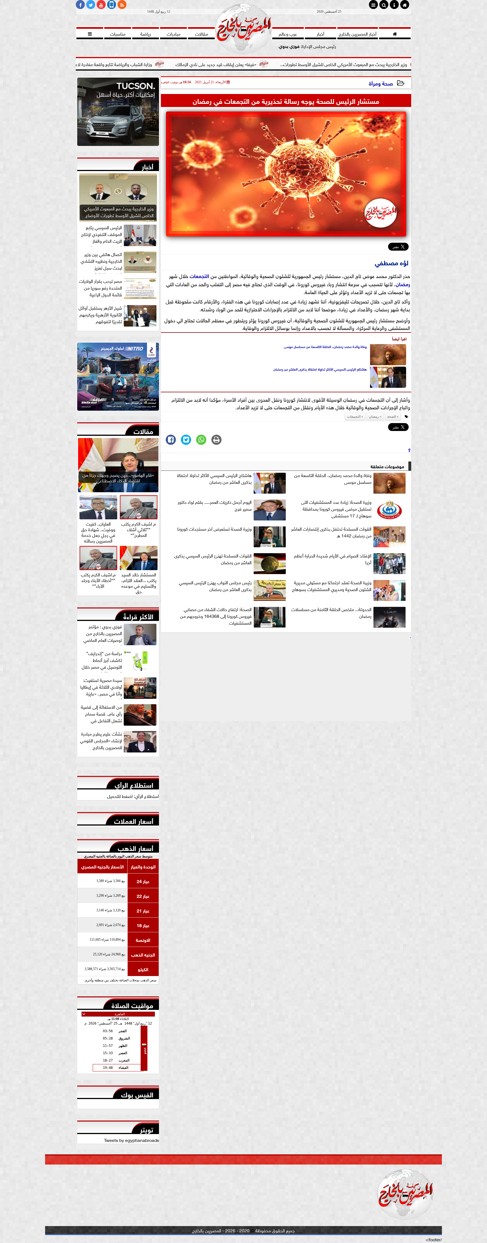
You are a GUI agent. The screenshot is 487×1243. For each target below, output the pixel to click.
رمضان (403, 283)
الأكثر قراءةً (138, 615)
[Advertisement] (286, 681)
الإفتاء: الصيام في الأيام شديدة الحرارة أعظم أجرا (332, 559)
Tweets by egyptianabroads (131, 1140)
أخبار (147, 165)
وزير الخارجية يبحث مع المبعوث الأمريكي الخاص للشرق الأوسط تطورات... (407, 64)
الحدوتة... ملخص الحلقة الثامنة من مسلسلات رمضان (331, 612)
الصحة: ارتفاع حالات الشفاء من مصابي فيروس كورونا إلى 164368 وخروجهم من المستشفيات (216, 615)
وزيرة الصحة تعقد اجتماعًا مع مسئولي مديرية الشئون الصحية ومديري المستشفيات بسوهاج (331, 586)
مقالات (143, 430)
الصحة (391, 417)
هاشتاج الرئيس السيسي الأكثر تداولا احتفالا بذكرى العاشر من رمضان (320, 369)
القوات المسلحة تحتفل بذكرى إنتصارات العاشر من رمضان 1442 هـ (331, 532)
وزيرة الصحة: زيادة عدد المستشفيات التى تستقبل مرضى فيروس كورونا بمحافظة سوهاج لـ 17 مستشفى (336, 508)
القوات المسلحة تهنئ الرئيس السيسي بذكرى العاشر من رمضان (213, 559)
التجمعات (199, 275)
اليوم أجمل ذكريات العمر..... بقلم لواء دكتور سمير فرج (215, 505)
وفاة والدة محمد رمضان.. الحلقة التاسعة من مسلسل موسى (325, 346)
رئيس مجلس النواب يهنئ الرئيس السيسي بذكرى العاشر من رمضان (215, 586)
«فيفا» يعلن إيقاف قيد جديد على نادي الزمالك (279, 64)
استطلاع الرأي (134, 783)
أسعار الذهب (135, 847)
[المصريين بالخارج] (118, 113)
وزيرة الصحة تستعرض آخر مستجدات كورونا (214, 528)
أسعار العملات (133, 820)
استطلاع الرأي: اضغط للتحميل (133, 796)
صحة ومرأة (381, 82)
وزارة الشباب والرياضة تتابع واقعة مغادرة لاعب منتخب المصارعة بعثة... (154, 64)
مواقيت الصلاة (132, 1004)
